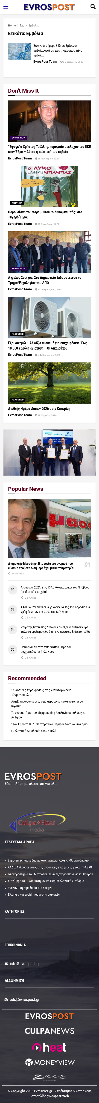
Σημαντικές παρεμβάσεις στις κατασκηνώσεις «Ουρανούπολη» (48, 860)
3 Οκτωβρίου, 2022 (73, 62)
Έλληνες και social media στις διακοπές (34, 894)
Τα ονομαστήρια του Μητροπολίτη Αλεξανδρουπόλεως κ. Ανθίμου (50, 874)
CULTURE (17, 203)
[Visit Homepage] (49, 7)
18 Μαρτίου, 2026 (47, 415)
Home (12, 25)
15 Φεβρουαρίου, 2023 (49, 289)
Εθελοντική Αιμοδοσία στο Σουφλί (33, 731)
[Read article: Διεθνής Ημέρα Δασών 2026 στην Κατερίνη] (49, 383)
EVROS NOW (19, 137)
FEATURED (18, 334)
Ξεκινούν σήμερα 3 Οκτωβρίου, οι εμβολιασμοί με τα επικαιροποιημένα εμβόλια (57, 50)
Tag (22, 25)
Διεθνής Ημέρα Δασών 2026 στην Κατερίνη (39, 408)
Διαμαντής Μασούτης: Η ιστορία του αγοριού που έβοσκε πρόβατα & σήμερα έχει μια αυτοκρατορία (40, 566)
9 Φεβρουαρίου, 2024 (48, 355)
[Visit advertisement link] (49, 452)
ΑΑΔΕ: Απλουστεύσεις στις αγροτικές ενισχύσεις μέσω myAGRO (50, 867)
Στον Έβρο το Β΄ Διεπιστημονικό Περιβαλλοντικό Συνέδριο (49, 724)
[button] (49, 931)
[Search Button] (93, 7)
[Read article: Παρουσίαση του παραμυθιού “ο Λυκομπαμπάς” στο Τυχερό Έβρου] (49, 186)
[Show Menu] (5, 7)
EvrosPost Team (45, 61)
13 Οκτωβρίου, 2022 (48, 224)
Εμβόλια (34, 25)
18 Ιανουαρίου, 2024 (48, 158)
